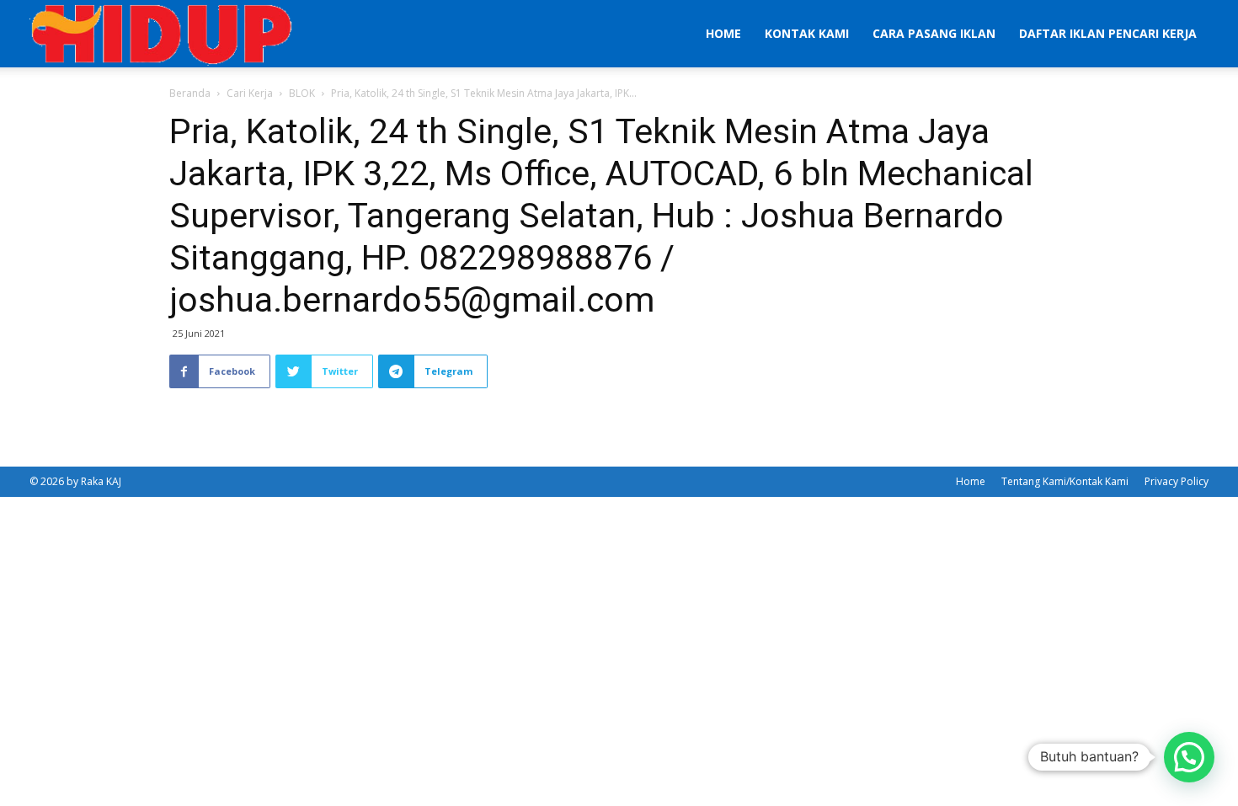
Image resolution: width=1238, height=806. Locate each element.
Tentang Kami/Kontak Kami (1065, 481)
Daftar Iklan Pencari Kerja (1108, 33)
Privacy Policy (1177, 481)
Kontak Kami (807, 33)
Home (723, 33)
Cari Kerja (250, 93)
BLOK (302, 93)
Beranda (190, 93)
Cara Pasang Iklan (933, 33)
